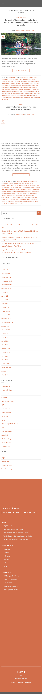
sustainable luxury (25, 199)
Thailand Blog (6, 439)
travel (22, 95)
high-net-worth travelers (8, 193)
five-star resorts (20, 189)
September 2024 (7, 322)
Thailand (6, 559)
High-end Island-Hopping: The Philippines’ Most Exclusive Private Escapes (20, 232)
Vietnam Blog (6, 446)
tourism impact (24, 93)
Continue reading (21, 70)
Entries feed (5, 461)
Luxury (21, 104)
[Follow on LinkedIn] (24, 672)
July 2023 (4, 337)
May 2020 (4, 360)
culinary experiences (28, 81)
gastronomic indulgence (32, 189)
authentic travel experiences (29, 77)
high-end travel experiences (31, 191)
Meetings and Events (11, 589)
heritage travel (18, 191)
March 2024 (5, 330)
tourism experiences (13, 93)
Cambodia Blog (21, 17)
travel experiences (14, 97)
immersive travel (13, 85)
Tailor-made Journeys (11, 586)
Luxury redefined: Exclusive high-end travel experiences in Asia (21, 108)
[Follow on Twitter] (22, 672)
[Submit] (39, 213)
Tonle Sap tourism (29, 89)
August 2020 (5, 352)
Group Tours (8, 583)
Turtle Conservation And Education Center (18, 536)
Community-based (7, 394)
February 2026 (6, 273)
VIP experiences (10, 203)
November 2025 (6, 285)
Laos (5, 566)
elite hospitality (14, 187)
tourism (36, 89)
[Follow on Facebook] (17, 672)
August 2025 (5, 292)
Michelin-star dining (7, 195)
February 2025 (6, 315)
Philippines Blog (6, 431)
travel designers (28, 95)
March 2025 (5, 311)
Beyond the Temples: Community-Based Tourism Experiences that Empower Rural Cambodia (21, 22)
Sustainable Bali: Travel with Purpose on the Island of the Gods (20, 226)
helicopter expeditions (7, 191)
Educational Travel (7, 401)
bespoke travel (29, 183)
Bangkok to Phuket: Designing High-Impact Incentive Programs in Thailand (19, 238)
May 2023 (4, 345)
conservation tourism (7, 185)
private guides (20, 197)
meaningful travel (34, 85)
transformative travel (14, 201)
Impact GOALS (9, 526)
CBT (23, 79)
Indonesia (7, 563)
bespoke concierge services (16, 183)
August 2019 (5, 371)
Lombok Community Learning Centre (16, 532)
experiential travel (11, 83)
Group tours (5, 409)
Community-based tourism (15, 81)
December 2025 (6, 281)
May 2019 (4, 375)
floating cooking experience (25, 83)
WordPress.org (6, 469)
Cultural (4, 397)
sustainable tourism (17, 89)
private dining (12, 197)
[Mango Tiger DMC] (21, 3)
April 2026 (5, 270)
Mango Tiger (30, 30)
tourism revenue (15, 95)
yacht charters (19, 203)
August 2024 (5, 326)
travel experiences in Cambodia (29, 97)
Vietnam (6, 552)
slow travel (8, 89)
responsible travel (18, 87)
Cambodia (7, 549)
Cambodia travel (17, 79)
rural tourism (27, 87)
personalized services (19, 195)
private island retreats (31, 197)
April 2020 (5, 363)
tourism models (5, 95)
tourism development (29, 91)
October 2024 (6, 318)
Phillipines (7, 556)
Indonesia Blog (6, 412)
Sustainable (5, 435)
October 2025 (6, 288)
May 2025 (4, 303)
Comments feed (6, 465)
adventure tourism (22, 181)
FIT (2, 405)
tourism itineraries (34, 93)
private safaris (15, 199)
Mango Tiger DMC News (9, 424)
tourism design (18, 91)
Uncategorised (6, 442)
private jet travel (6, 199)
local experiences (23, 85)
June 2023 (4, 341)
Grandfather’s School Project (13, 529)
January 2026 (6, 277)
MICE (3, 427)
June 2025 (4, 300)
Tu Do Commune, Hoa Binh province (16, 539)
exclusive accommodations (26, 187)
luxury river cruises (21, 193)
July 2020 (4, 356)
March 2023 (5, 348)
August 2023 (5, 333)
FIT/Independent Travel (11, 576)
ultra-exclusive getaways (27, 201)
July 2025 (4, 296)
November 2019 (6, 367)
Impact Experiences (10, 579)
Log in (3, 458)
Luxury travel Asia (32, 193)
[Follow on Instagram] (20, 672)
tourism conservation (7, 91)
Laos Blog (4, 416)
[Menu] (2, 3)
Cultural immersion (19, 185)
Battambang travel (6, 79)
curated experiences (30, 185)
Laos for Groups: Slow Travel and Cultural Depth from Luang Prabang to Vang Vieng (19, 244)
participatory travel (6, 87)
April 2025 (5, 307)
